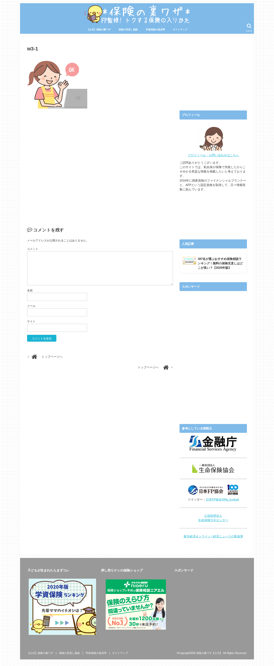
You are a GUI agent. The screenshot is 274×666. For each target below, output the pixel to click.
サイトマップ (180, 29)
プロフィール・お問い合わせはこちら (213, 155)
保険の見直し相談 (128, 29)
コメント (32, 248)
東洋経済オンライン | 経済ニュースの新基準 (213, 536)
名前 (30, 290)
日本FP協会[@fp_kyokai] (222, 499)
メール (31, 305)
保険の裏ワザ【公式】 (209, 653)
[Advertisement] (100, 163)
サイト (31, 321)
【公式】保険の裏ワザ (99, 29)
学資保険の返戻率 (155, 29)
